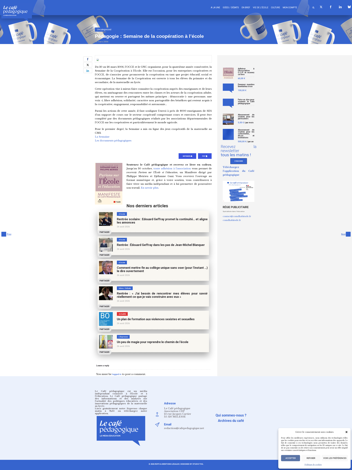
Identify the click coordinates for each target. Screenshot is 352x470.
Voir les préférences (334, 458)
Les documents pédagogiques (113, 140)
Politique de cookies (313, 465)
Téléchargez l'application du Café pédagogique (238, 171)
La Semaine (102, 136)
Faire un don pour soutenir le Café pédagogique (246, 102)
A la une (215, 7)
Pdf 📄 (204, 156)
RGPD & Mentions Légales (167, 464)
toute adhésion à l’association (172, 168)
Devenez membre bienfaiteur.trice (246, 85)
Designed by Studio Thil (191, 464)
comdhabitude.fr (232, 220)
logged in (116, 374)
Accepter (290, 458)
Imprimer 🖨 (187, 156)
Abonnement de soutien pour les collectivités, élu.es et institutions (246, 134)
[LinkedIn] (340, 7)
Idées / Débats (231, 7)
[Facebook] (331, 7)
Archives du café (231, 421)
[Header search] (313, 7)
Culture (275, 7)
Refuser (311, 458)
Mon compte (290, 7)
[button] (346, 432)
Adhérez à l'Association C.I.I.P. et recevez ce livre (246, 72)
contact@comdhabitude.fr (237, 216)
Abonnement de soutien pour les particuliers (246, 117)
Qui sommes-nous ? (231, 415)
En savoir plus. (150, 187)
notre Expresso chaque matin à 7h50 (121, 409)
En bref (246, 7)
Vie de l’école (260, 7)
